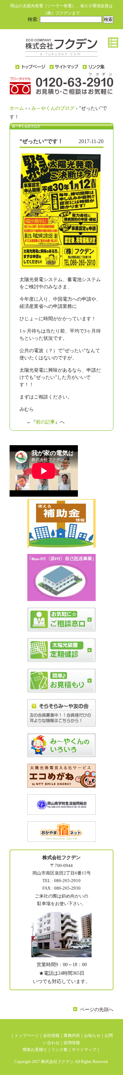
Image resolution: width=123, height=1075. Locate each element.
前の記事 (45, 422)
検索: (33, 19)
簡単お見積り (35, 1049)
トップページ (26, 1035)
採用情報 (72, 1042)
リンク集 (59, 1049)
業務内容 (72, 1035)
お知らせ (92, 1035)
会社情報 (51, 1035)
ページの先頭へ (96, 1009)
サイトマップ (84, 1049)
